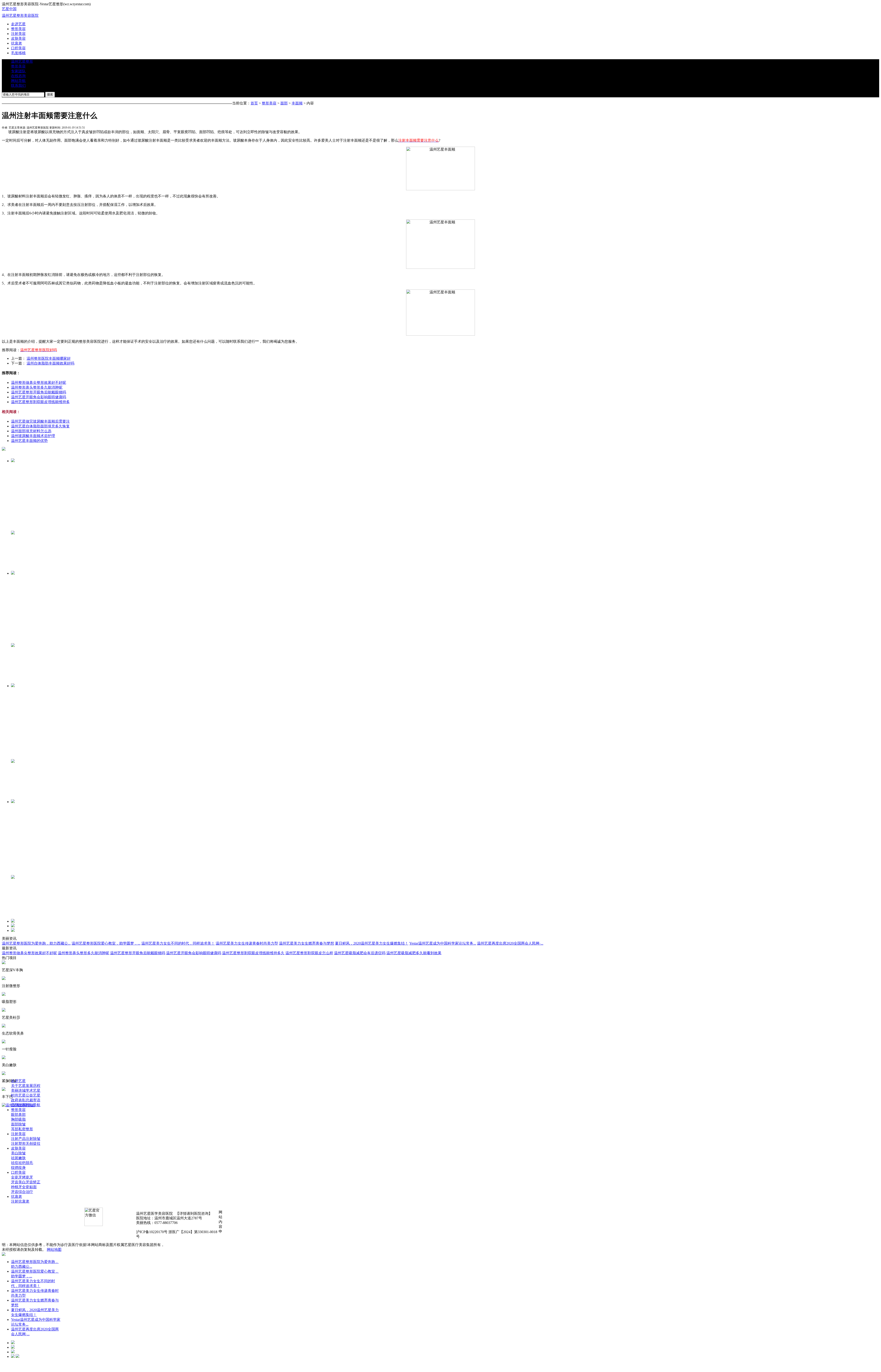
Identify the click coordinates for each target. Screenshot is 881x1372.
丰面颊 (297, 103)
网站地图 (54, 1249)
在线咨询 (18, 76)
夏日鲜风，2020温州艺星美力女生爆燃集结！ (371, 943)
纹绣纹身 (18, 1168)
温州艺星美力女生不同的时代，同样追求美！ (178, 943)
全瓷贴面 (29, 1187)
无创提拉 (33, 1143)
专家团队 (18, 71)
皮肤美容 (18, 38)
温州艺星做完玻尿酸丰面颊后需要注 (40, 421)
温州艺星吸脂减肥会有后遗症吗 (359, 953)
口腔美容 (18, 48)
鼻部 (22, 1115)
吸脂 (22, 1119)
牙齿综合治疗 (22, 1192)
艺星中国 (9, 9)
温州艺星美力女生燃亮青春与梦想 (306, 943)
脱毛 (29, 1163)
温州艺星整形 (22, 61)
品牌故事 (18, 1105)
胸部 (14, 1119)
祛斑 (14, 1158)
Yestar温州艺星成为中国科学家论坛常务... (442, 943)
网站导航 (18, 81)
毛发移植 (18, 53)
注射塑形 (18, 1143)
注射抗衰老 (20, 1201)
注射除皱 (33, 1139)
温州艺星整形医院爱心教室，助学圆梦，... (106, 943)
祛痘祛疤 (18, 1163)
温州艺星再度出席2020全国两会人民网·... (510, 943)
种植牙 (16, 1187)
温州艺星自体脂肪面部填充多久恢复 (40, 426)
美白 (14, 1153)
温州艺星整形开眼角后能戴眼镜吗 (38, 392)
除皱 (22, 1124)
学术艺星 (33, 1090)
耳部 (14, 1129)
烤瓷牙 (27, 1177)
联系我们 (18, 85)
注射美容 (18, 34)
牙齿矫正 (33, 1182)
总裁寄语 (33, 1100)
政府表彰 (18, 1100)
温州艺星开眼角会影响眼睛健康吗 (38, 397)
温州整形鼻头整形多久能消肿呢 (36, 387)
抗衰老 (16, 43)
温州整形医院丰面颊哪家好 (49, 358)
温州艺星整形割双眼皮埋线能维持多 (40, 402)
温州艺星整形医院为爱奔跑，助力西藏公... (36, 943)
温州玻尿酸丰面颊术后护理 (33, 436)
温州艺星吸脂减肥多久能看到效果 (413, 953)
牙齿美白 (18, 1182)
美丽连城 (18, 1090)
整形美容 (18, 29)
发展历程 (33, 1086)
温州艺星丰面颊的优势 (29, 441)
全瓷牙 (16, 1177)
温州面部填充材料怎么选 (31, 431)
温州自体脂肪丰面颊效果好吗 (50, 363)
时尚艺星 (18, 1095)
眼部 (14, 1115)
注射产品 (18, 1139)
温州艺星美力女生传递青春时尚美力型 (247, 943)
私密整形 (25, 1129)
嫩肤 (22, 1158)
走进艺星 (18, 24)
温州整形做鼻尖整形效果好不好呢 (38, 382)
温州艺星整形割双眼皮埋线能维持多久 (253, 953)
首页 (254, 103)
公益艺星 (33, 1095)
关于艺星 (18, 1086)
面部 (284, 103)
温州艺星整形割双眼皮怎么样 (309, 953)
